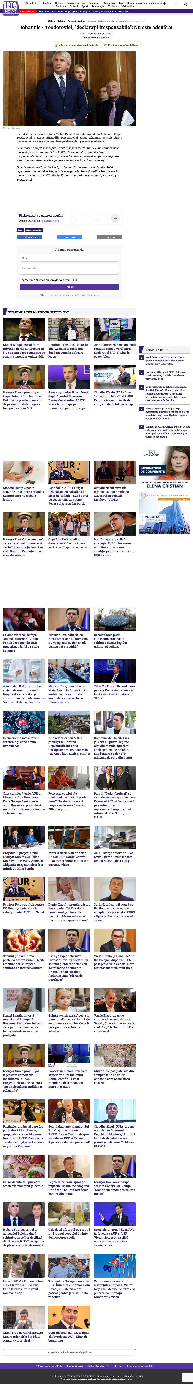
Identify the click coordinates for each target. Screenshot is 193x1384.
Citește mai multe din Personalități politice (69, 1352)
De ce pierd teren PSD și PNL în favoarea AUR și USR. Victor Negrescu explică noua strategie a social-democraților (114, 1237)
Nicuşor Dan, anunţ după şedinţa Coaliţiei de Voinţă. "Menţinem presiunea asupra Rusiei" (114, 1188)
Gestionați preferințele (98, 1365)
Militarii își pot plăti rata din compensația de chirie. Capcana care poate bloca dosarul (114, 1077)
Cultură (74, 6)
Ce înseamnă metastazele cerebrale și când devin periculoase (21, 742)
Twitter (72, 237)
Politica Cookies (75, 1365)
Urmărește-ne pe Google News (123, 45)
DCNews (11, 8)
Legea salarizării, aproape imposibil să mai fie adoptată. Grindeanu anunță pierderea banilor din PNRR (69, 1188)
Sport (85, 6)
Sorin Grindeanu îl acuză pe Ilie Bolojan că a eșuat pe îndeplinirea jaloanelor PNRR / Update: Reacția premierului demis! (114, 912)
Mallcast (113, 6)
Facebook (31, 237)
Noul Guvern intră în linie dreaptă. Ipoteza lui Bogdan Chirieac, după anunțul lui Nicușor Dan (84, 11)
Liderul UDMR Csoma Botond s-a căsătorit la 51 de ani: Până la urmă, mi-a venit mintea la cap (24, 1287)
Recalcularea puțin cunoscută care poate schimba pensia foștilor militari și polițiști (110, 640)
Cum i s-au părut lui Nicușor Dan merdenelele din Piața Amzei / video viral (23, 1336)
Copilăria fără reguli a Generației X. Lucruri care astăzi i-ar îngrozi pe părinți (68, 543)
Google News (51, 221)
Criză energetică (76, 3)
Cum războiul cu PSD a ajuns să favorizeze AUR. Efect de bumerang (68, 1336)
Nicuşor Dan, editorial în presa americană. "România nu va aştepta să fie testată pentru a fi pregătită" (68, 640)
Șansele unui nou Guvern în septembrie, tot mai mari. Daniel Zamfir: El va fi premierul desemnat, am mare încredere (67, 1079)
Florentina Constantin (100, 33)
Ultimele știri (31, 3)
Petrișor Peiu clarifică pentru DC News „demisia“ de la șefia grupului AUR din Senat (23, 908)
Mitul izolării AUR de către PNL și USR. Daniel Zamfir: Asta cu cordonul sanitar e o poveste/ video (68, 859)
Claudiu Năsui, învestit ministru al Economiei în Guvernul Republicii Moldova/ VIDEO (111, 493)
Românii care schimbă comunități (146, 3)
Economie (94, 3)
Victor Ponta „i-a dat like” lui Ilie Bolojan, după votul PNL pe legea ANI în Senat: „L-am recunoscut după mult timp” (114, 962)
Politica (61, 21)
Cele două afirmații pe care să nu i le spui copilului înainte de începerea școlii (69, 1233)
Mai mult (128, 6)
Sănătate (61, 6)
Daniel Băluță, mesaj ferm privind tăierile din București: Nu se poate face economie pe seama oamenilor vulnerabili (24, 350)
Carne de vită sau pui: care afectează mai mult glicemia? (24, 1184)
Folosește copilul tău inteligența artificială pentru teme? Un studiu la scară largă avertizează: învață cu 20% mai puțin (68, 801)
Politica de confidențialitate (49, 1365)
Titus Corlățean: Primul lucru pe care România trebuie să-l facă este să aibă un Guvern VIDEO (114, 692)
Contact (118, 1365)
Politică (47, 3)
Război (59, 3)
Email (112, 237)
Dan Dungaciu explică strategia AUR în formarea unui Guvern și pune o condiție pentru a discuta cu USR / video (113, 547)
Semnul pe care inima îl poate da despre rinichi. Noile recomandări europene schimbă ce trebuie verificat (23, 962)
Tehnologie (98, 6)
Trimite (69, 286)
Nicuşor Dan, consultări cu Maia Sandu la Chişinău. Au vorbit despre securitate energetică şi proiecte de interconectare (68, 694)
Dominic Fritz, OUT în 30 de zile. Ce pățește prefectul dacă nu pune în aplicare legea (68, 350)
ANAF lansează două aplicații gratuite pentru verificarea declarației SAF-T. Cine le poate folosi (115, 350)
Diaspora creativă (113, 3)
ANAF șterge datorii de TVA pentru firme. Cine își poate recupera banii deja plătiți (113, 857)
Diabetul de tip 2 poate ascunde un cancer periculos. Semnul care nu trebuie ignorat (24, 493)
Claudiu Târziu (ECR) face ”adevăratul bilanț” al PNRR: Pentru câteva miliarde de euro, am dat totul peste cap (114, 398)
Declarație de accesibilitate (140, 1365)
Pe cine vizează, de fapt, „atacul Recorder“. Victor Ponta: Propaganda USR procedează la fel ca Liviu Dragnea (21, 642)
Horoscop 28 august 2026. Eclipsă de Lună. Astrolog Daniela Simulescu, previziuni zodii (166, 375)
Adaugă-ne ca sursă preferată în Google (78, 45)
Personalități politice (76, 21)
